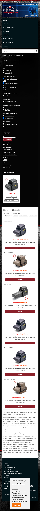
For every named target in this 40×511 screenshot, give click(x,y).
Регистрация (14, 1)
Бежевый (8, 73)
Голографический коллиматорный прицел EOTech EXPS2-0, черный (11, 199)
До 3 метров (9, 116)
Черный (8, 70)
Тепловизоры (7, 167)
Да (6, 95)
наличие (15, 216)
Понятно (16, 505)
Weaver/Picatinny (10, 101)
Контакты (6, 35)
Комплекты (6, 157)
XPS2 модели (7, 142)
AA (6, 126)
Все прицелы (7, 139)
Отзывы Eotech (8, 42)
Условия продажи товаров (11, 471)
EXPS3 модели (7, 149)
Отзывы (6, 475)
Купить (20, 248)
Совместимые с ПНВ (9, 152)
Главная (5, 20)
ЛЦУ (4, 162)
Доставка (6, 31)
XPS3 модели (7, 144)
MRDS (5, 160)
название (22, 216)
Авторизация (5, 1)
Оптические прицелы (9, 137)
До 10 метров (9, 118)
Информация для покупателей (13, 473)
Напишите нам (32, 490)
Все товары (7, 469)
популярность (33, 216)
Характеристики (8, 65)
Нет (7, 110)
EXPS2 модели (7, 147)
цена (26, 216)
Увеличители (7, 165)
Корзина (5, 46)
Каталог (5, 24)
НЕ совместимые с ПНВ (10, 155)
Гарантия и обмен (8, 27)
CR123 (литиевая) (11, 124)
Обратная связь (8, 38)
